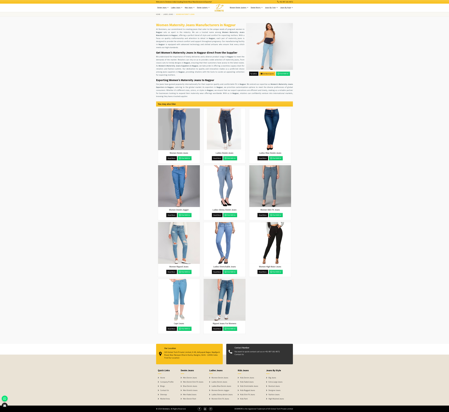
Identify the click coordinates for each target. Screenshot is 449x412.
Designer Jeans (274, 390)
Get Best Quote (268, 74)
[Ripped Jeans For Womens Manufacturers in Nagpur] (224, 300)
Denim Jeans (162, 8)
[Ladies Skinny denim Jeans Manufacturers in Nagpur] (224, 186)
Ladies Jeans (176, 8)
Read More (171, 158)
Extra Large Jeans (275, 382)
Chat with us (284, 74)
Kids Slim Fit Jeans (247, 395)
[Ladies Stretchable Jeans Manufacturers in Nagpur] (224, 243)
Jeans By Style (285, 8)
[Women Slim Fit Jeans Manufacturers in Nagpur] (270, 186)
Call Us (254, 74)
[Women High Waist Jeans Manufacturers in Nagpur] (270, 243)
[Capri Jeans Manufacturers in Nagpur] (179, 300)
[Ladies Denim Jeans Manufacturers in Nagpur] (224, 129)
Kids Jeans (189, 8)
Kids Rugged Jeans (247, 390)
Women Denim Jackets (238, 8)
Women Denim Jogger (220, 390)
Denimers (166, 409)
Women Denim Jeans (220, 378)
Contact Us (239, 354)
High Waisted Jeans (276, 399)
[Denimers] (219, 7)
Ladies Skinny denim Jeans (222, 395)
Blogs (162, 386)
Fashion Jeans (274, 395)
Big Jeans (272, 378)
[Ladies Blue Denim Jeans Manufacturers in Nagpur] (270, 129)
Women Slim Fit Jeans (220, 399)
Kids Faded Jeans (247, 382)
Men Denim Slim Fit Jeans (193, 382)
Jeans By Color (270, 8)
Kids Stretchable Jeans (249, 386)
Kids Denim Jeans (247, 378)
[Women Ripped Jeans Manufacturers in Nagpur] (179, 243)
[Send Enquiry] (269, 46)
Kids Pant (244, 399)
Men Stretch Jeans (190, 390)
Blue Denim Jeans (190, 386)
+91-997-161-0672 (286, 2)
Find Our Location (171, 358)
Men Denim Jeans (190, 378)
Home (158, 14)
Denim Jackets (202, 8)
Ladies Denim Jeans (219, 382)
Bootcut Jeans (274, 386)
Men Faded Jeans (189, 395)
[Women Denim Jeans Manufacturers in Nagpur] (179, 129)
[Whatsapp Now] (5, 398)
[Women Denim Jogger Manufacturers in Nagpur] (179, 186)
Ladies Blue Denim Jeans (221, 386)
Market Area (165, 399)
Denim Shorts (256, 8)
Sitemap (163, 395)
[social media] (199, 409)
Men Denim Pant (189, 399)
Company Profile (167, 382)
